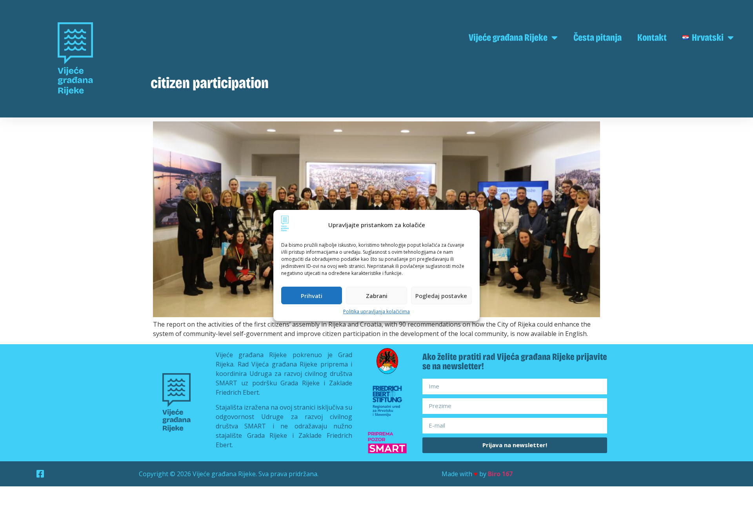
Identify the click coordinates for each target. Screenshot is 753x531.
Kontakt (652, 37)
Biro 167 (500, 474)
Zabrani (376, 296)
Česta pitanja (597, 37)
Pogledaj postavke (441, 296)
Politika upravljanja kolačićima (376, 311)
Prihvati (311, 296)
